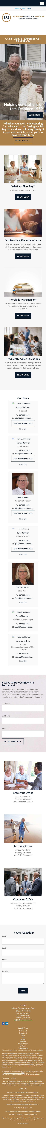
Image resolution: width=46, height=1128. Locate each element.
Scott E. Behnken (23, 407)
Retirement (23, 1031)
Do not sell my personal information (31, 1074)
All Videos (23, 1046)
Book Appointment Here (22, 423)
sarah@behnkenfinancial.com (24, 627)
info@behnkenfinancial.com (24, 418)
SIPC (41, 1081)
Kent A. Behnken (23, 443)
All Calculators (23, 1048)
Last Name (6, 716)
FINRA (35, 1081)
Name (4, 936)
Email (4, 728)
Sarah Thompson (23, 616)
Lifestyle (23, 1041)
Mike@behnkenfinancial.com (24, 508)
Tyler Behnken (23, 533)
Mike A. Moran (23, 497)
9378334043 (24, 653)
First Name (6, 703)
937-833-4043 (24, 31)
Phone (4, 959)
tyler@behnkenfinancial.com (24, 543)
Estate (23, 1035)
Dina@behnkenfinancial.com (24, 598)
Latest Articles (23, 1044)
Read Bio (23, 429)
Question (5, 971)
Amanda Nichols (23, 641)
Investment (23, 1033)
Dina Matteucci (23, 587)
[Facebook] (3, 1023)
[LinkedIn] (21, 26)
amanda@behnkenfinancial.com (24, 657)
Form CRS (23, 1088)
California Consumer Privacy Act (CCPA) (14, 1073)
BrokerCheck (38, 1050)
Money (23, 1039)
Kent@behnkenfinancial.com (24, 453)
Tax (23, 1037)
